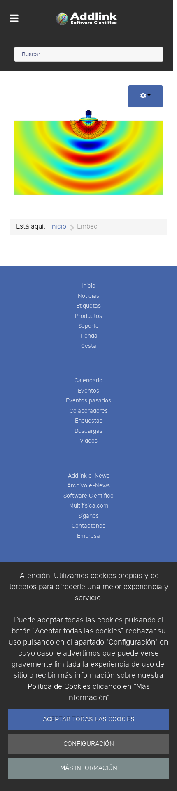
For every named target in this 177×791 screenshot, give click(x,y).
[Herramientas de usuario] (145, 96)
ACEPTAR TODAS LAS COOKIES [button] (89, 719)
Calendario (88, 380)
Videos (89, 440)
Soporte (88, 325)
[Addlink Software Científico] (86, 18)
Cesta (88, 346)
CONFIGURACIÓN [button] (88, 744)
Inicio (88, 285)
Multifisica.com (88, 505)
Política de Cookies (59, 686)
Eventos (88, 390)
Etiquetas (88, 305)
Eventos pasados (88, 400)
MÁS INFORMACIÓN (88, 768)
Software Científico (88, 495)
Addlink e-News (88, 475)
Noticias (88, 296)
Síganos (88, 515)
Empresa (88, 536)
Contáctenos (88, 525)
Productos (88, 316)
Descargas (88, 431)
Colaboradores (89, 410)
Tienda (89, 335)
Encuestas (88, 420)
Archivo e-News (88, 485)
